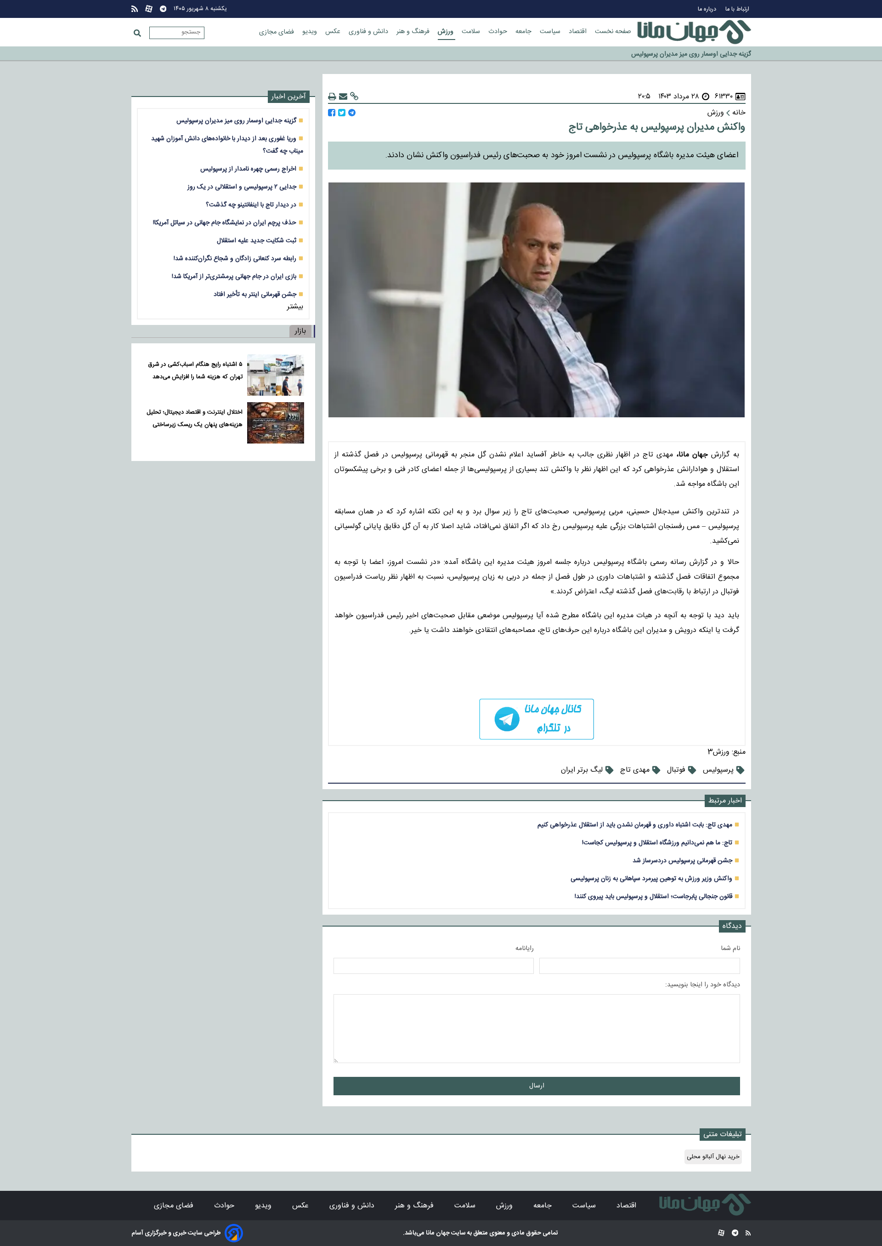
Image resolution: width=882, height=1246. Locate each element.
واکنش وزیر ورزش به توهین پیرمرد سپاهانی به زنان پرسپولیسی (651, 878)
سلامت (472, 31)
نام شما (730, 948)
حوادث (498, 31)
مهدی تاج (635, 770)
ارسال (536, 1086)
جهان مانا (437, 1233)
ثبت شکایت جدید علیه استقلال (256, 240)
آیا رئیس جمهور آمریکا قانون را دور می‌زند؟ (697, 53)
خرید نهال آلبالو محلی (713, 1157)
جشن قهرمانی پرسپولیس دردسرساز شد (682, 860)
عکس (333, 31)
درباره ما (708, 9)
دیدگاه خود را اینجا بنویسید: (702, 984)
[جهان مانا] (694, 32)
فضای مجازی (277, 32)
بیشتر (295, 307)
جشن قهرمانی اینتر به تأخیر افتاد (255, 294)
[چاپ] (332, 97)
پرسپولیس (718, 770)
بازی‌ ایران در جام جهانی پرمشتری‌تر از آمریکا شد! (234, 276)
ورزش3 (718, 752)
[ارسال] (343, 97)
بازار (300, 331)
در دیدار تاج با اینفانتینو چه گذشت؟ (251, 204)
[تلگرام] (163, 9)
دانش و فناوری (369, 31)
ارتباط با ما (738, 9)
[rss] (134, 9)
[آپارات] (149, 9)
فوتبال (676, 770)
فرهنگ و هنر (413, 31)
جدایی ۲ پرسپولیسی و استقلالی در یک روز (241, 187)
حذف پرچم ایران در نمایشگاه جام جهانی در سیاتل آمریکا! (224, 222)
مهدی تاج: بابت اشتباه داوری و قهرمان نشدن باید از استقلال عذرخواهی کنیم (634, 824)
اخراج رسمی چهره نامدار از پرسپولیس (248, 169)
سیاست (551, 31)
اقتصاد (578, 31)
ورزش (446, 31)
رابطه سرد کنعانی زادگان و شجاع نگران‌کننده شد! (235, 258)
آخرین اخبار (288, 97)
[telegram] (536, 719)
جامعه (524, 31)
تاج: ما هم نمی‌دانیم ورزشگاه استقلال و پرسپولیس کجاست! (657, 842)
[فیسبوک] (331, 113)
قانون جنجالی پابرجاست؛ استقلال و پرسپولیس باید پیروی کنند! (653, 896)
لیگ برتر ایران (582, 770)
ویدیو (310, 31)
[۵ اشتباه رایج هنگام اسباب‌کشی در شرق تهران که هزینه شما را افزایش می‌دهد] (275, 375)
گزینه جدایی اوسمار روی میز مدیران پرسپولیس (236, 120)
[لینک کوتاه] (354, 97)
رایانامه (524, 948)
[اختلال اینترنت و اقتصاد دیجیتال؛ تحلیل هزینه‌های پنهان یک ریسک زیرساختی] (275, 423)
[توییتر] (341, 113)
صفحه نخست (613, 31)
